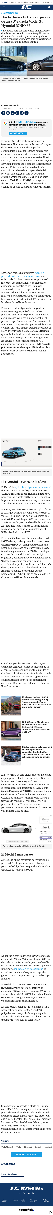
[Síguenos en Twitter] (24, 1193)
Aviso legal (23, 1201)
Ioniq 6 (38, 1147)
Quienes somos (4, 1201)
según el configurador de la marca (32, 487)
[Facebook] (3, 113)
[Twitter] (8, 113)
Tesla (18, 1147)
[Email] (26, 113)
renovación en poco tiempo (28, 969)
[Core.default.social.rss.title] (33, 1193)
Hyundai (28, 1147)
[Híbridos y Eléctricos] (26, 1188)
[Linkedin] (13, 113)
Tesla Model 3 (7, 1147)
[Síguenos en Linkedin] (28, 1193)
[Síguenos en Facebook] (20, 1193)
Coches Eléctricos (9, 13)
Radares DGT (35, 2)
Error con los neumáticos (19, 2)
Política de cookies (33, 1201)
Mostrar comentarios (26, 1155)
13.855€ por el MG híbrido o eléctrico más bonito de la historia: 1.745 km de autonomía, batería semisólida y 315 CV (36, 727)
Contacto (15, 1200)
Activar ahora (16, 133)
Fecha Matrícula (46, 1201)
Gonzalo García (10, 106)
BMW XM (45, 2)
